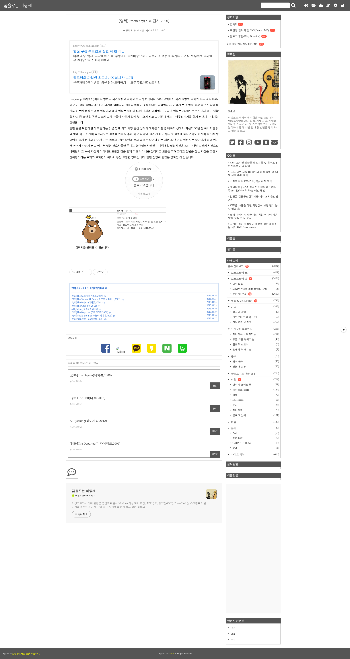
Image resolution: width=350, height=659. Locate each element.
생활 (254, 379)
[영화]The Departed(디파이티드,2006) (89, 312)
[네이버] (167, 349)
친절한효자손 (18, 653)
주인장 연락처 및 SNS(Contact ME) (252, 30)
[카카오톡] (136, 349)
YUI (255, 447)
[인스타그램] (249, 142)
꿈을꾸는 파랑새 (18, 5)
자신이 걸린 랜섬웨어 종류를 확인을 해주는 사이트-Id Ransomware (252, 226)
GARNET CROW (255, 443)
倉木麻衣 (255, 438)
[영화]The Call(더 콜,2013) (84, 305)
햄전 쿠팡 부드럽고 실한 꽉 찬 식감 (99, 51)
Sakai (171, 653)
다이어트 (255, 410)
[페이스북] (105, 349)
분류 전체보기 (253, 266)
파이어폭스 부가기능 (255, 334)
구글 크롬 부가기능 (255, 339)
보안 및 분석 (255, 293)
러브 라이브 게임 (255, 322)
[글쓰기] (328, 6)
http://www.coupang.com (86, 45)
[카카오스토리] (151, 349)
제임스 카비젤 (143, 221)
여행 (255, 394)
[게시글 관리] (87, 272)
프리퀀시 (121, 210)
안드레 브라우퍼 (135, 225)
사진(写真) (255, 399)
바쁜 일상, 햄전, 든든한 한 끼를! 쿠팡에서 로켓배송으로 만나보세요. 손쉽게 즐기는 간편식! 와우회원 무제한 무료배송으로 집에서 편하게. (142, 58)
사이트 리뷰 (254, 454)
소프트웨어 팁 (254, 278)
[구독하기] (343, 329)
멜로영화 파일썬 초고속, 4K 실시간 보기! (103, 77)
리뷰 (254, 422)
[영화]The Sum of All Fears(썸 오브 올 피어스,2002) (95, 299)
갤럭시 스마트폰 (255, 384)
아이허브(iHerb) (255, 389)
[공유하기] (83, 272)
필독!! (236, 24)
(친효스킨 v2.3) (33, 653)
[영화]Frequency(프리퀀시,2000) (144, 21)
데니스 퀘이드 (128, 221)
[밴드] (182, 349)
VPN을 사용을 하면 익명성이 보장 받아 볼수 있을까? (253, 207)
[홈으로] (306, 6)
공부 (254, 356)
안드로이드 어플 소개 (254, 373)
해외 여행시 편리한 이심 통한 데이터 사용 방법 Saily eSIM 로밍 (253, 216)
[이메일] (274, 142)
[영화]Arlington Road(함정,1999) (87, 318)
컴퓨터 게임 (255, 311)
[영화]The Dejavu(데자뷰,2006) (86, 302)
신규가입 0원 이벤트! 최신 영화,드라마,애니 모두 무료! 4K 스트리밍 (116, 82)
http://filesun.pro (82, 72)
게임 (254, 306)
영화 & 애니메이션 (135, 30)
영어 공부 (255, 361)
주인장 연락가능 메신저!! (246, 44)
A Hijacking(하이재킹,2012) (84, 309)
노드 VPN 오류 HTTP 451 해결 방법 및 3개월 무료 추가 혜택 (253, 174)
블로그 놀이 (255, 415)
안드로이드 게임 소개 (255, 317)
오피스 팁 (255, 283)
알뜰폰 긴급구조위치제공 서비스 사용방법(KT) (253, 198)
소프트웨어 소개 (254, 272)
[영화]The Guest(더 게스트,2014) (87, 296)
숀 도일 (154, 221)
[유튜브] (257, 142)
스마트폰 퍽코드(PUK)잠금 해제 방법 (251, 181)
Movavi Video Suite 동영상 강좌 (255, 288)
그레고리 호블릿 (129, 218)
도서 (255, 405)
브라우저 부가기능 (254, 329)
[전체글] (313, 6)
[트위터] (121, 350)
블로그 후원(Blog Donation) (248, 36)
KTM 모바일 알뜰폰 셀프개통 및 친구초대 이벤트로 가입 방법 (252, 164)
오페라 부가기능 (255, 349)
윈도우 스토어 (255, 344)
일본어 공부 (255, 366)
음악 (254, 428)
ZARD (255, 433)
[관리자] (335, 6)
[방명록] (320, 6)
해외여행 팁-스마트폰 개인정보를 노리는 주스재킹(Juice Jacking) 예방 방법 (252, 189)
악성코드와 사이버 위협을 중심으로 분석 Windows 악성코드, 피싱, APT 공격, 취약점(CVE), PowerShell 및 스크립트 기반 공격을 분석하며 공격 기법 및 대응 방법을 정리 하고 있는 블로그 (139, 505)
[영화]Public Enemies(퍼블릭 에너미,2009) (91, 315)
